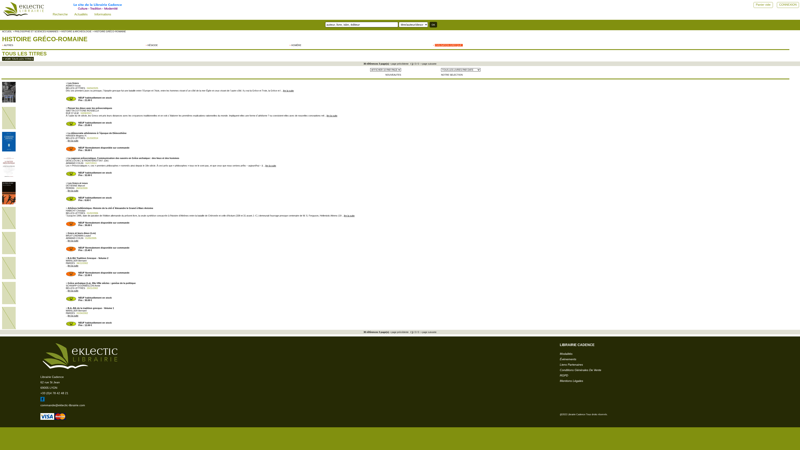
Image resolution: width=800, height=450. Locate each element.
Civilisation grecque (448, 45)
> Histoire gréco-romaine (109, 31)
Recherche (60, 14)
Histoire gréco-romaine (45, 39)
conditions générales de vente (580, 370)
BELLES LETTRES (75, 88)
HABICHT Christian (75, 210)
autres (8, 45)
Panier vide (763, 4)
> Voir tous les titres (18, 59)
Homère (296, 45)
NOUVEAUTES (393, 75)
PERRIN (70, 188)
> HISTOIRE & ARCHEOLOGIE (75, 31)
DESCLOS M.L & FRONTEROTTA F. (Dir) (87, 160)
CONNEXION (788, 4)
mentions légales (571, 380)
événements (568, 359)
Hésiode (153, 45)
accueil (7, 31)
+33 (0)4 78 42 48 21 (54, 393)
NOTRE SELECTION (452, 75)
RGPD (564, 375)
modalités (566, 353)
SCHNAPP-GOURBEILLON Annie (83, 285)
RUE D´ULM (72, 113)
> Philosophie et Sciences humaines (35, 31)
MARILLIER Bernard (76, 260)
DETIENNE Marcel (75, 185)
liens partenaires (571, 364)
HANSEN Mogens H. (76, 135)
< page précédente (399, 63)
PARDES (70, 263)
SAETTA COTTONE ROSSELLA (82, 110)
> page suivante (428, 63)
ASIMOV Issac (73, 85)
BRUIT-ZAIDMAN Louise (78, 235)
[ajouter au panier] (71, 100)
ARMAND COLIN (74, 163)
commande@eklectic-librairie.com (62, 405)
